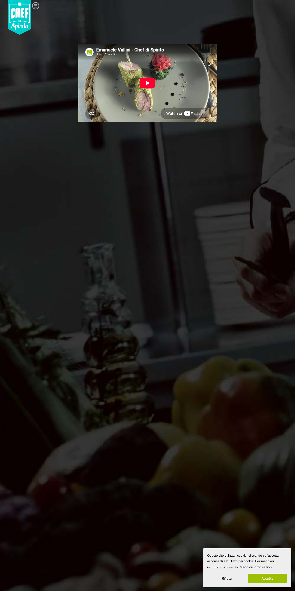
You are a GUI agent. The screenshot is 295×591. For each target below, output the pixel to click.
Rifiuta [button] (227, 578)
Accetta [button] (267, 578)
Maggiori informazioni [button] (256, 567)
